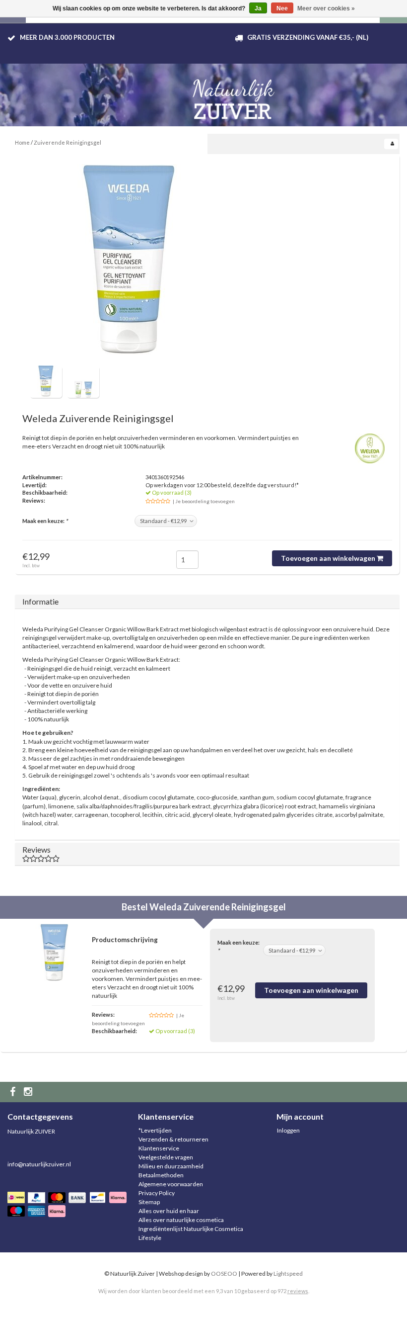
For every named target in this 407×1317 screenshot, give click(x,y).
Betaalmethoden (161, 1175)
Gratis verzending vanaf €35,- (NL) (307, 37)
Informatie (40, 601)
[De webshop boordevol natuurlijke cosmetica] (236, 95)
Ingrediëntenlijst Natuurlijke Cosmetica (190, 1228)
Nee (282, 8)
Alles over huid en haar (168, 1211)
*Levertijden (155, 1130)
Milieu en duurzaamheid (171, 1166)
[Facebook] (14, 1092)
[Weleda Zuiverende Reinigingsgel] (129, 263)
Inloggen (288, 1130)
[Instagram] (29, 1092)
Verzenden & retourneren (173, 1139)
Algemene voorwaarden (170, 1184)
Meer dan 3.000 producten (67, 37)
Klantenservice (158, 1148)
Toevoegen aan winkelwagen (329, 558)
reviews (297, 1291)
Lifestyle (149, 1237)
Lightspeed (288, 1273)
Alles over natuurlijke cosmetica (181, 1220)
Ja (258, 8)
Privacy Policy (156, 1193)
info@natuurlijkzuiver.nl (39, 1164)
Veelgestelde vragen (165, 1157)
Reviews (36, 849)
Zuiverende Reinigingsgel (67, 142)
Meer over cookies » (326, 8)
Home (22, 142)
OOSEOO (224, 1273)
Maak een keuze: (45, 521)
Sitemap (149, 1202)
